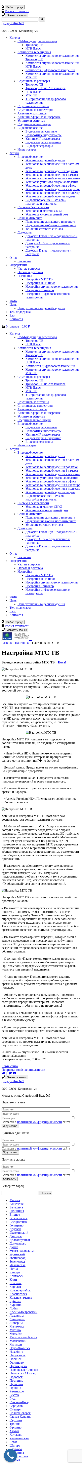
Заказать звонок (17, 15)
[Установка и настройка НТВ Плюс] (16, 639)
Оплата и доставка (30, 272)
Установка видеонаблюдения (45, 160)
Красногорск (18, 1294)
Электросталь (19, 1456)
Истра (14, 1268)
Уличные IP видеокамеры (42, 138)
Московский (18, 1341)
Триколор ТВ (34, 45)
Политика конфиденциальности (23, 1069)
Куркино (15, 1304)
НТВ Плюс (33, 48)
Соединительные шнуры (34, 124)
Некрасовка (17, 1355)
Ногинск (15, 1359)
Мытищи (16, 1344)
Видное (15, 1214)
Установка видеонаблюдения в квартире (52, 189)
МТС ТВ (31, 95)
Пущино (15, 1387)
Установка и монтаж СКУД (43, 210)
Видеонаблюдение (30, 127)
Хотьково (16, 1434)
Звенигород (17, 1258)
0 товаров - (18, 326)
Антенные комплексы (32, 113)
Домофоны (25, 232)
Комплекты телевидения (34, 52)
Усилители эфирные (31, 120)
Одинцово (17, 1362)
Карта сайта (10, 1066)
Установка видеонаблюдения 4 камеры (51, 174)
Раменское (17, 1391)
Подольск (16, 1377)
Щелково (16, 1449)
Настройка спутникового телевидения (51, 286)
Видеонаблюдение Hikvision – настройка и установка (45, 201)
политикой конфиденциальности (39, 1122)
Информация (18, 265)
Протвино (16, 1380)
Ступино (16, 1420)
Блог (13, 315)
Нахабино (16, 1351)
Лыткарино (17, 1319)
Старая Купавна (20, 1416)
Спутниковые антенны (33, 106)
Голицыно (16, 1225)
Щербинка (17, 1452)
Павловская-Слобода (24, 1369)
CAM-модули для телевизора (37, 41)
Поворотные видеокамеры (43, 135)
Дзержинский (19, 1232)
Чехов (14, 1442)
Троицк (15, 1424)
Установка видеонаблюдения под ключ (51, 171)
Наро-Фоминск (20, 1348)
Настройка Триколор (39, 290)
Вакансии (24, 261)
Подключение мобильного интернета (50, 225)
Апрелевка (17, 1203)
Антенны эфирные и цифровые (39, 117)
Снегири (15, 1409)
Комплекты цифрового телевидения (50, 70)
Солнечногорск (20, 1413)
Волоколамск (18, 1218)
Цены (13, 304)
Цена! (62, 662)
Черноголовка (19, 1438)
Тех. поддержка (20, 311)
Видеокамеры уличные (41, 131)
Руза (13, 1398)
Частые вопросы (29, 268)
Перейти (46, 1193)
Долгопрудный (20, 1240)
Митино (15, 1330)
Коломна (15, 1283)
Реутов (14, 1395)
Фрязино (15, 1427)
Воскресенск (18, 1221)
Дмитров (16, 1236)
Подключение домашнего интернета (50, 221)
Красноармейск (20, 1290)
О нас (13, 257)
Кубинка (15, 1301)
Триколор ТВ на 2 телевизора (45, 88)
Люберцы (16, 1322)
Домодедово (18, 1243)
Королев (15, 1286)
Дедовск (15, 1229)
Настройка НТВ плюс (40, 283)
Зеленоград (17, 1261)
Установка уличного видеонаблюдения (51, 182)
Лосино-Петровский (23, 1312)
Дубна (14, 1247)
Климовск (16, 1276)
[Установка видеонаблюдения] (31, 639)
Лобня (14, 1308)
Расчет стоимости (17, 11)
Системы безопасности (33, 207)
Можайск (16, 1333)
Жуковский (17, 1254)
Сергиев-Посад (20, 1402)
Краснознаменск (21, 1297)
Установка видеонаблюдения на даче (50, 196)
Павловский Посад (22, 1373)
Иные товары (27, 149)
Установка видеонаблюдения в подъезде (52, 192)
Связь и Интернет (30, 218)
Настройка (25, 275)
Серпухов (16, 1405)
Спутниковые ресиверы (34, 81)
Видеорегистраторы (39, 146)
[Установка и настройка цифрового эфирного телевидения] (30, 639)
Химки (14, 1431)
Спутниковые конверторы (35, 109)
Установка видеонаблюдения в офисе (50, 185)
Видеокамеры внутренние (43, 142)
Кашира (15, 1272)
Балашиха (16, 1207)
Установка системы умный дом (46, 214)
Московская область (23, 1337)
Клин (13, 1279)
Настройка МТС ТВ (39, 279)
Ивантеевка (17, 1265)
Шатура (15, 1445)
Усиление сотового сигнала (44, 229)
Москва (15, 1200)
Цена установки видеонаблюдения (41, 308)
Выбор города (14, 7)
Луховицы (17, 1315)
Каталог (15, 37)
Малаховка (17, 1326)
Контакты (16, 319)
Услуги (14, 153)
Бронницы (17, 1211)
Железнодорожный (22, 1250)
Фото (13, 301)
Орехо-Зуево (18, 1366)
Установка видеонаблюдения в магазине (52, 178)
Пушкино (16, 1384)
